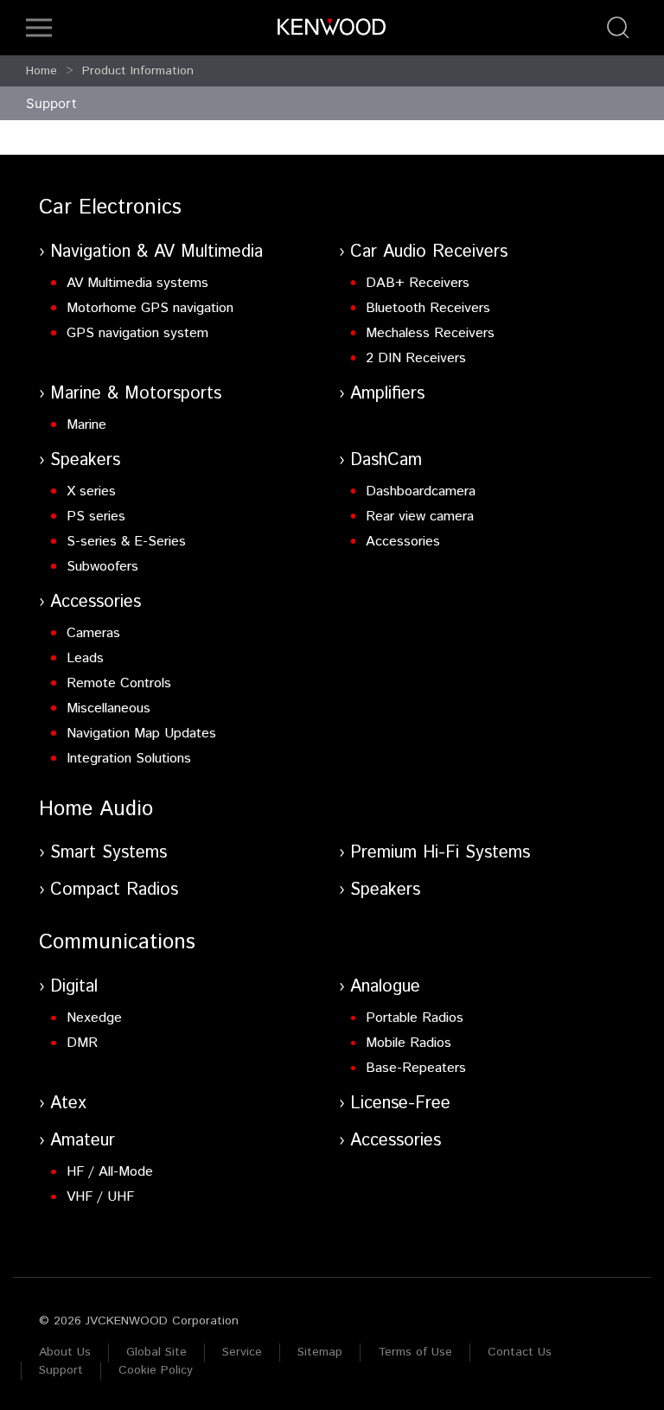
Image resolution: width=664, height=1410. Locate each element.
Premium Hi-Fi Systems (440, 852)
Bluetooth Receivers (428, 308)
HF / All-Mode (110, 1172)
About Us (65, 1352)
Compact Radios (114, 890)
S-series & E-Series (126, 542)
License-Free (400, 1103)
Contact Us (520, 1352)
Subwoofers (102, 567)
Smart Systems (108, 852)
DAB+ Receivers (417, 283)
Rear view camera (420, 516)
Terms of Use (415, 1352)
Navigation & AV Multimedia (156, 252)
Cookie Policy (155, 1370)
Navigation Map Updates (141, 733)
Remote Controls (119, 683)
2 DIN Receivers (416, 358)
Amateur (82, 1140)
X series (91, 491)
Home (41, 71)
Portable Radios (414, 1018)
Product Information (138, 71)
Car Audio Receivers (429, 252)
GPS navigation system (137, 333)
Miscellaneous (108, 708)
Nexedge (94, 1018)
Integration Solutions (129, 759)
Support (61, 1370)
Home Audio (96, 809)
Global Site (156, 1352)
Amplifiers (387, 393)
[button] (39, 27)
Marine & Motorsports (135, 393)
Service (242, 1352)
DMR (82, 1043)
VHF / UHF (100, 1197)
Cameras (93, 633)
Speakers (85, 460)
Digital (74, 986)
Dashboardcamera (421, 491)
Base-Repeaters (416, 1068)
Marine (86, 425)
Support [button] (51, 103)
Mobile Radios (408, 1043)
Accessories (403, 542)
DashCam (386, 460)
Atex (68, 1103)
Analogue (385, 986)
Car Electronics (110, 207)
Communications (117, 942)
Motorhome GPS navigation (150, 308)
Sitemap (319, 1352)
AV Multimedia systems (137, 283)
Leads (85, 658)
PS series (96, 516)
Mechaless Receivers (430, 333)
